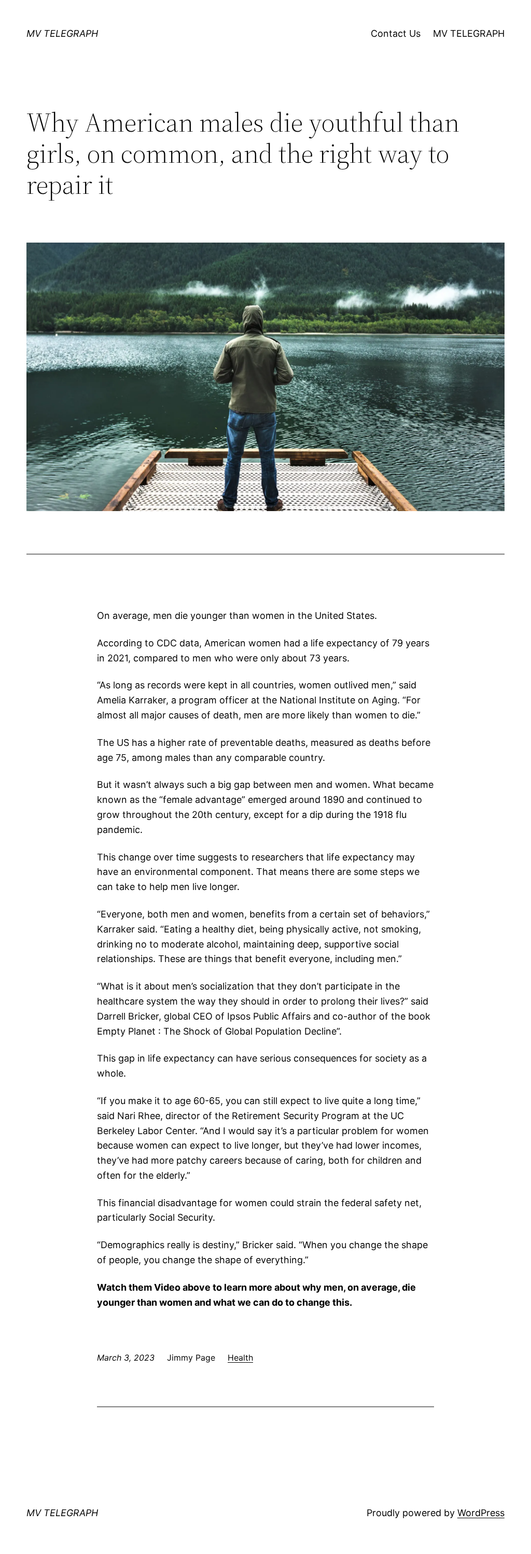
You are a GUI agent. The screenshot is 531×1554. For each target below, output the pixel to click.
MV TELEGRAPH (62, 33)
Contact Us (396, 33)
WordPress (481, 1512)
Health (240, 1357)
